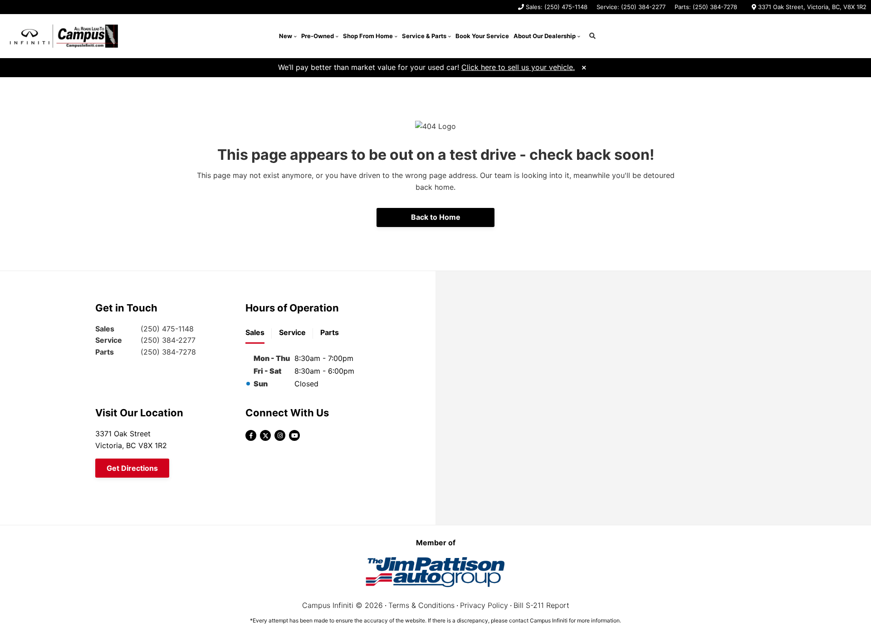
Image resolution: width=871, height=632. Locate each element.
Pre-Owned (317, 36)
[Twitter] (265, 435)
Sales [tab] (254, 332)
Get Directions (132, 468)
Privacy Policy (484, 605)
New (285, 36)
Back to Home (435, 217)
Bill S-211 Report (541, 605)
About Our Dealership (545, 36)
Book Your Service (482, 36)
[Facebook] (250, 435)
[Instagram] (279, 435)
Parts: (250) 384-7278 (706, 6)
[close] (584, 66)
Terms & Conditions (421, 605)
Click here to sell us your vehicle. (518, 67)
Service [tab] (292, 332)
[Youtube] (294, 435)
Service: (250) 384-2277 (631, 6)
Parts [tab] (329, 332)
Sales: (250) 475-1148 (556, 6)
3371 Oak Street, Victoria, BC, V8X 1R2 (812, 6)
